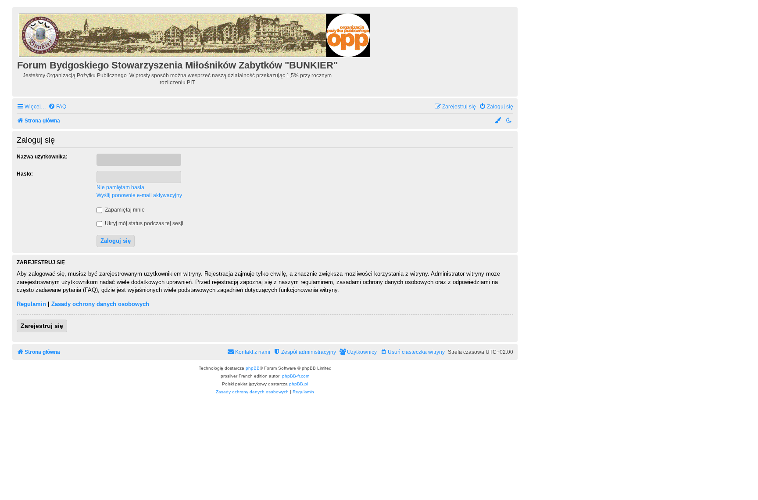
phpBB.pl (298, 383)
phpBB (253, 368)
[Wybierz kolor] (498, 121)
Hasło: (25, 174)
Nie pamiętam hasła (120, 187)
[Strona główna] (194, 34)
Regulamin (31, 304)
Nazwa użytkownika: (42, 157)
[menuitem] (57, 107)
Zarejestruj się (42, 325)
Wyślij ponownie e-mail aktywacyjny (139, 195)
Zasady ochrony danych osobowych (100, 304)
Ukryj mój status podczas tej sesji (143, 223)
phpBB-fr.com (295, 376)
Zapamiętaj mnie (124, 210)
